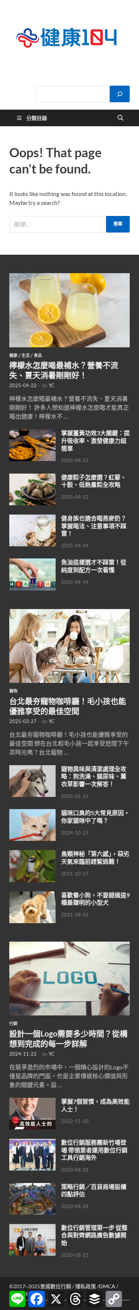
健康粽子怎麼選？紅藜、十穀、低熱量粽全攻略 (93, 481)
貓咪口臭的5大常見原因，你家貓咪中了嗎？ (95, 816)
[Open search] (120, 118)
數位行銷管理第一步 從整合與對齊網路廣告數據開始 (94, 1235)
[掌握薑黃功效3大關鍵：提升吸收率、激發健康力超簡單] (32, 433)
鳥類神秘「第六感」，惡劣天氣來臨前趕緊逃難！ (95, 857)
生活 (25, 355)
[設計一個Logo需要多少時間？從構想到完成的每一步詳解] (69, 945)
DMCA (107, 1286)
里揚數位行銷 (55, 1286)
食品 (38, 355)
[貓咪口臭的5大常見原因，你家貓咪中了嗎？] (32, 813)
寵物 (13, 691)
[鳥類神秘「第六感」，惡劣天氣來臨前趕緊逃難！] (32, 854)
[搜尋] (120, 94)
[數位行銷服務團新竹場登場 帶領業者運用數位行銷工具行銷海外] (32, 1142)
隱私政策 (85, 1286)
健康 (13, 355)
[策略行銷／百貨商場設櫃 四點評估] (32, 1187)
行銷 (13, 1023)
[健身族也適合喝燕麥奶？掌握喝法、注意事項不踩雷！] (32, 518)
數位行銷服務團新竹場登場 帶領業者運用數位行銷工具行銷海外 (94, 1150)
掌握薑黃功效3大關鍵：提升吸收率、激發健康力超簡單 (95, 440)
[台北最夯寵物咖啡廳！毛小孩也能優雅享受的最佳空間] (69, 613)
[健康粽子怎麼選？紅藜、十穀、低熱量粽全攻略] (32, 477)
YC (51, 385)
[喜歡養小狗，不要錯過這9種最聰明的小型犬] (32, 895)
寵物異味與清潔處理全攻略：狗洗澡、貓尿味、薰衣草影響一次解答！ (93, 776)
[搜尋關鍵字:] (69, 224)
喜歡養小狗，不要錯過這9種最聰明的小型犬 (95, 898)
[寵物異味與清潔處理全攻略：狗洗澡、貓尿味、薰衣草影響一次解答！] (32, 769)
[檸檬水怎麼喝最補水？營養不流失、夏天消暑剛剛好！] (69, 277)
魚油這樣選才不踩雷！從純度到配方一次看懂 (93, 565)
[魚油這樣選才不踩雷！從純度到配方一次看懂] (32, 562)
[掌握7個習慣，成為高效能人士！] (32, 1102)
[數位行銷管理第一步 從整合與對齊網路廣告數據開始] (32, 1228)
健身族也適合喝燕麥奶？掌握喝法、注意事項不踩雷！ (93, 526)
